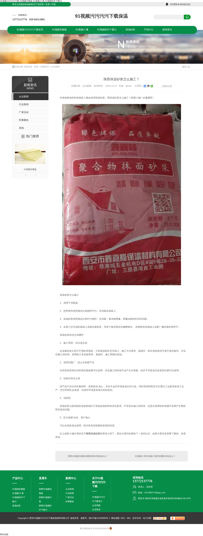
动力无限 (147, 518)
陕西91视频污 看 (45, 499)
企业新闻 (55, 66)
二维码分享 (166, 86)
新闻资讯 (45, 66)
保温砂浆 (16, 505)
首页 (36, 66)
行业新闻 (70, 493)
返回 (184, 66)
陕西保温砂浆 (93, 433)
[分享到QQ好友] (148, 86)
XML (129, 518)
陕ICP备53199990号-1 (99, 518)
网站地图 (115, 518)
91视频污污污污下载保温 (101, 16)
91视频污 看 (18, 493)
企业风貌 (96, 505)
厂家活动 (70, 497)
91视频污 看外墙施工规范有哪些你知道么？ (155, 456)
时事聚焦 (70, 501)
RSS (123, 518)
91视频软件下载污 (18, 499)
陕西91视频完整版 (45, 491)
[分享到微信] (152, 86)
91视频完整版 (30, 169)
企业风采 (96, 509)
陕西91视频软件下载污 (45, 507)
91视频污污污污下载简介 (98, 499)
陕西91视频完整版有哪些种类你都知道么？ (88, 456)
